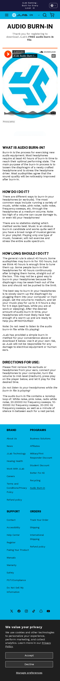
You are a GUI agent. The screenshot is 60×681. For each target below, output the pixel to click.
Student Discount (39, 465)
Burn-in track (30, 135)
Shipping (34, 527)
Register (11, 542)
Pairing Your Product (18, 550)
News (10, 446)
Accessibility (13, 527)
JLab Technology (16, 453)
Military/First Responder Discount (41, 455)
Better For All (37, 473)
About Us (12, 438)
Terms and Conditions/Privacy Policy (17, 487)
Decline (29, 664)
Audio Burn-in (37, 488)
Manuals (11, 557)
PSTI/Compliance (16, 580)
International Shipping (37, 537)
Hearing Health (15, 461)
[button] (53, 5)
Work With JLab (15, 468)
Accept (29, 655)
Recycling (35, 480)
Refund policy (14, 499)
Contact (11, 520)
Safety (10, 572)
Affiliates (35, 446)
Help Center (13, 535)
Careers (11, 476)
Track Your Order (39, 520)
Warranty (11, 565)
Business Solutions (40, 438)
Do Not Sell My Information (15, 589)
